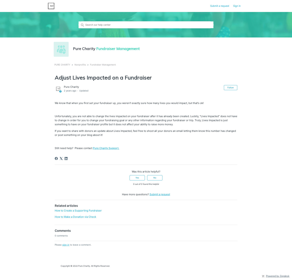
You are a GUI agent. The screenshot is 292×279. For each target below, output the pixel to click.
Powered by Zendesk (277, 276)
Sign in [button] (237, 5)
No (154, 177)
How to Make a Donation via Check (75, 216)
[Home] (51, 6)
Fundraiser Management (103, 64)
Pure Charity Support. (106, 148)
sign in (65, 244)
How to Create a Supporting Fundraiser (78, 210)
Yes (137, 177)
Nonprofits (80, 64)
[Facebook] (56, 158)
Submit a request (219, 5)
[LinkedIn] (66, 158)
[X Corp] (61, 158)
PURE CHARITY (62, 64)
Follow (230, 87)
